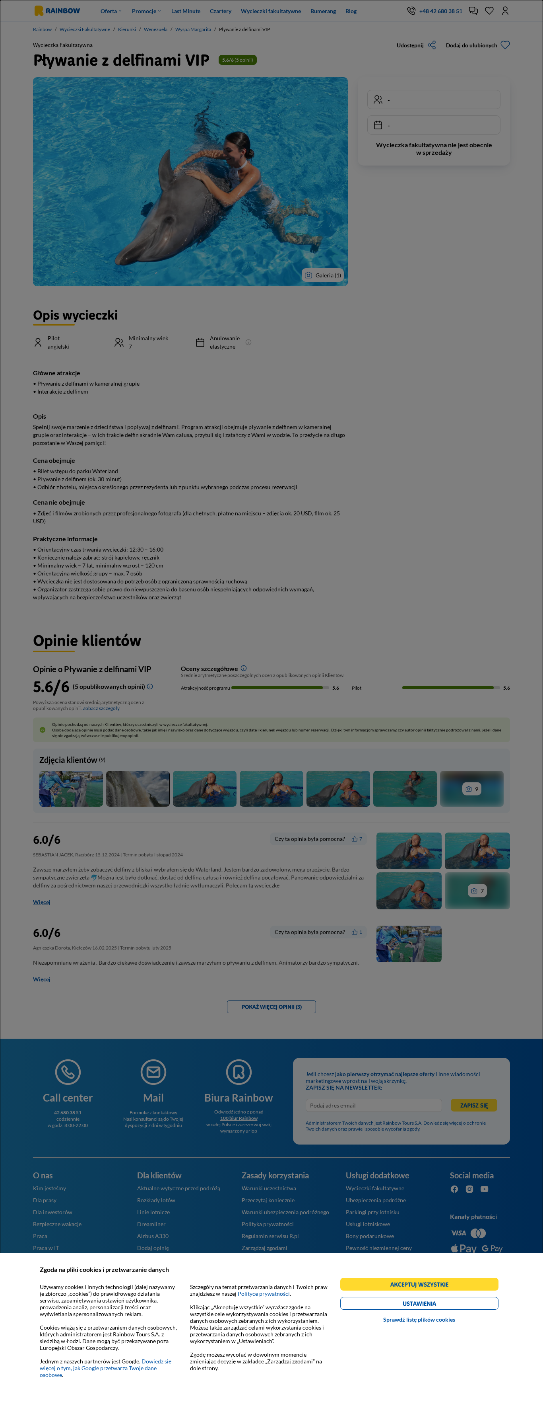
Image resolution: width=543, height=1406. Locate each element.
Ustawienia (433, 1305)
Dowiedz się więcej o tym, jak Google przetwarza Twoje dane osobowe (105, 1368)
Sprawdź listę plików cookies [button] (419, 1319)
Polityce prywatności (264, 1293)
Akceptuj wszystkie (422, 1286)
